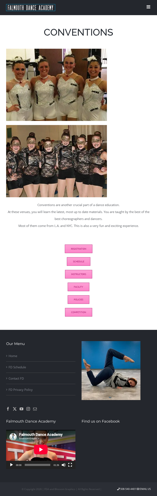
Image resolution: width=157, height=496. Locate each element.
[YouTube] (21, 409)
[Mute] (64, 465)
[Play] (11, 465)
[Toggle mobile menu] (149, 7)
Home (13, 356)
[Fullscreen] (70, 465)
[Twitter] (15, 409)
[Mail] (35, 409)
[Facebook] (8, 409)
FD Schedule (17, 367)
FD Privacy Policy (21, 390)
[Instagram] (28, 409)
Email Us (145, 489)
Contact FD (16, 378)
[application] (40, 449)
